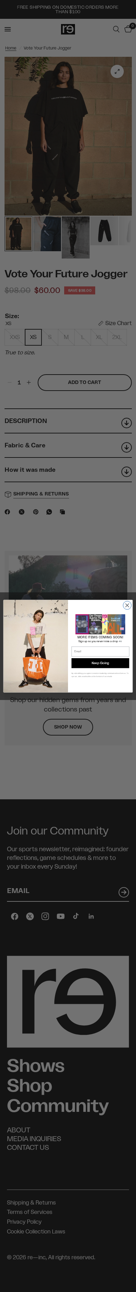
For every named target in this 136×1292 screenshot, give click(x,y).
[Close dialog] (127, 605)
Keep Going (100, 663)
